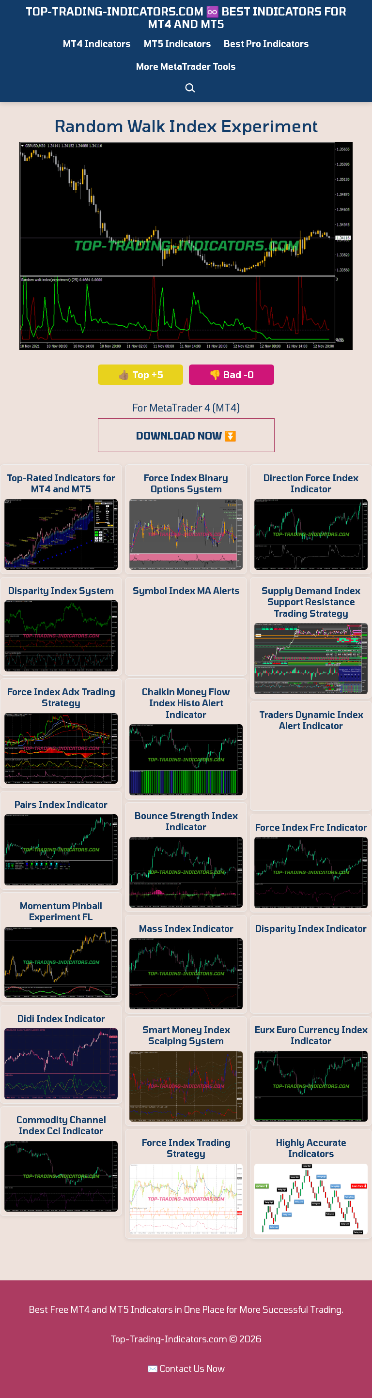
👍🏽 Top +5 (140, 374)
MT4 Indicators (97, 43)
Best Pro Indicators (266, 43)
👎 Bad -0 (231, 374)
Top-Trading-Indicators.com (168, 1339)
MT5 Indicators (177, 43)
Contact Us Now (192, 1368)
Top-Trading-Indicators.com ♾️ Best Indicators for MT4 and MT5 (186, 17)
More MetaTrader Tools (186, 66)
